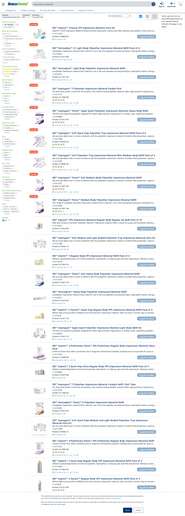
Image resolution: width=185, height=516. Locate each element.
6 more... (7, 90)
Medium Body (11, 193)
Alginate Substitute (12, 130)
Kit (7, 98)
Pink (7, 153)
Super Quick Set (11, 171)
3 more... (8, 46)
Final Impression (12, 110)
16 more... (8, 160)
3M (7, 87)
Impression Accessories (13, 40)
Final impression (12, 112)
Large (8, 139)
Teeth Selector (67, 10)
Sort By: (111, 16)
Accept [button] (127, 510)
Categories (10, 10)
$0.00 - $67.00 (11, 207)
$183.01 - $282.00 (12, 212)
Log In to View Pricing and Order (146, 36)
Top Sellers (10, 27)
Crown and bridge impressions (11, 115)
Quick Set (9, 168)
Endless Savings (27, 10)
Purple (8, 157)
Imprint (8, 82)
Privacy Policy (115, 498)
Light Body (10, 182)
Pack (8, 96)
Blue (7, 155)
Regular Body (10, 198)
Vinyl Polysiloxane (13, 36)
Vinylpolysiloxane (12, 125)
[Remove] (30, 15)
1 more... (5, 62)
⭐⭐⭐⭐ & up (12, 71)
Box (7, 101)
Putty (7, 184)
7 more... (7, 146)
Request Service (86, 10)
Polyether (10, 43)
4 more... (7, 119)
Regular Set (10, 166)
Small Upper (10, 141)
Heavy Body (10, 180)
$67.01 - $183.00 (12, 209)
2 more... (7, 76)
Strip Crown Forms (12, 60)
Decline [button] (138, 510)
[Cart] (180, 2)
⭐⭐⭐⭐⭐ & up (13, 69)
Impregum (10, 85)
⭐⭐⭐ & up (11, 74)
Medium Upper (11, 144)
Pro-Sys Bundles (48, 10)
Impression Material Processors (12, 52)
